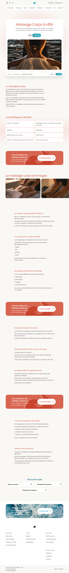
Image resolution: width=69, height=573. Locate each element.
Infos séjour (9, 536)
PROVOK (13, 570)
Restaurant (32, 8)
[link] (27, 74)
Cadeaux (40, 8)
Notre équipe (50, 542)
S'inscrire (43, 511)
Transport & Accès (11, 542)
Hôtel (25, 8)
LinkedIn (48, 559)
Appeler (52, 74)
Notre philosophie (51, 539)
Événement (48, 8)
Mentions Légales (58, 569)
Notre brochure (50, 536)
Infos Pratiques (10, 539)
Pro (55, 8)
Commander (45, 158)
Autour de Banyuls (11, 545)
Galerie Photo (62, 8)
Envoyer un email (31, 539)
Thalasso (18, 8)
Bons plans (10, 8)
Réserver (37, 35)
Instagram (49, 556)
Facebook (49, 553)
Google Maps (29, 542)
